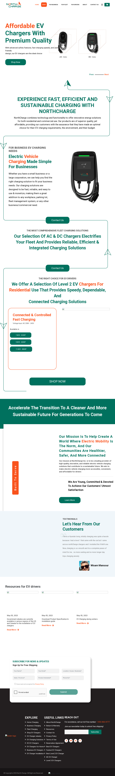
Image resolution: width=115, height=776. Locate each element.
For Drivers (75, 4)
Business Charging (34, 726)
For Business (53, 4)
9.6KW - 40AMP (21, 342)
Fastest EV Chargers (54, 750)
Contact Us (94, 4)
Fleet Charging (32, 729)
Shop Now (57, 381)
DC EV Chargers (33, 743)
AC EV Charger (51, 757)
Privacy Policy (39, 684)
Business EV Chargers (35, 750)
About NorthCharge (53, 722)
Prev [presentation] (91, 74)
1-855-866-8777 (103, 722)
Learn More (70, 500)
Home (37, 4)
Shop (44, 4)
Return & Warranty (53, 726)
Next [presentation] (106, 74)
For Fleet (64, 4)
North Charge (22, 773)
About (85, 4)
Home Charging (32, 722)
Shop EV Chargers (33, 733)
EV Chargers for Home (35, 747)
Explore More (17, 61)
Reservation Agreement (55, 743)
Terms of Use (51, 740)
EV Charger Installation (35, 754)
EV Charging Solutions (35, 740)
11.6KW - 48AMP (21, 349)
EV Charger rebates (34, 736)
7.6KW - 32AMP (21, 335)
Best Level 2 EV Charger (55, 754)
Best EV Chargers (52, 747)
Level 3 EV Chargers (53, 760)
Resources (50, 729)
